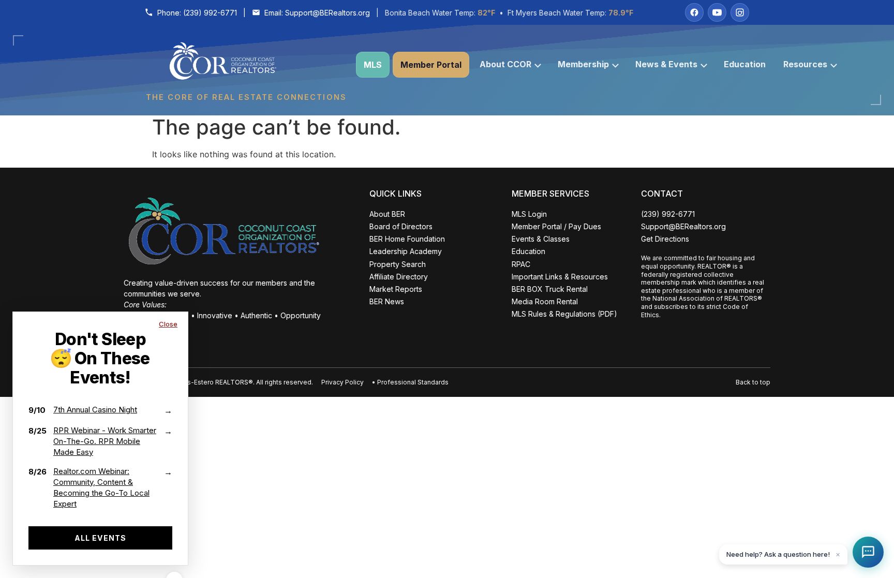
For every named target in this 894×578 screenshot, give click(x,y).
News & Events (666, 64)
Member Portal (430, 65)
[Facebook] (694, 12)
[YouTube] (717, 12)
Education (745, 64)
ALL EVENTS (100, 537)
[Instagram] (740, 12)
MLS (373, 65)
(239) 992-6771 (210, 12)
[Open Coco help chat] (868, 552)
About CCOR (505, 64)
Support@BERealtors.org (327, 12)
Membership (583, 64)
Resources (805, 64)
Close (168, 324)
